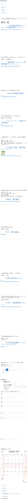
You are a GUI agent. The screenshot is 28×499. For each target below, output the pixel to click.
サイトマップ (4, 4)
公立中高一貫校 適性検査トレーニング (13, 148)
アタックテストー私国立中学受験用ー (13, 122)
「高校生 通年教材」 (11, 199)
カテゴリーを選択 (7, 385)
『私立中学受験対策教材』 (13, 93)
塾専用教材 (8, 18)
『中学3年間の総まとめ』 (12, 278)
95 (2, 372)
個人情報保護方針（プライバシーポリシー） (11, 493)
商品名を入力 (6, 381)
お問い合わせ (4, 12)
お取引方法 (3, 7)
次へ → (6, 372)
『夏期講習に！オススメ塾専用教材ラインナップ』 (13, 63)
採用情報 (3, 10)
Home (3, 18)
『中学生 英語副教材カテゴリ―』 (13, 303)
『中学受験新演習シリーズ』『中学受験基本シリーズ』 (13, 26)
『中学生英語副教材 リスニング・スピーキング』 (13, 343)
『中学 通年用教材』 (11, 232)
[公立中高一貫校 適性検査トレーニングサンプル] (3, 152)
